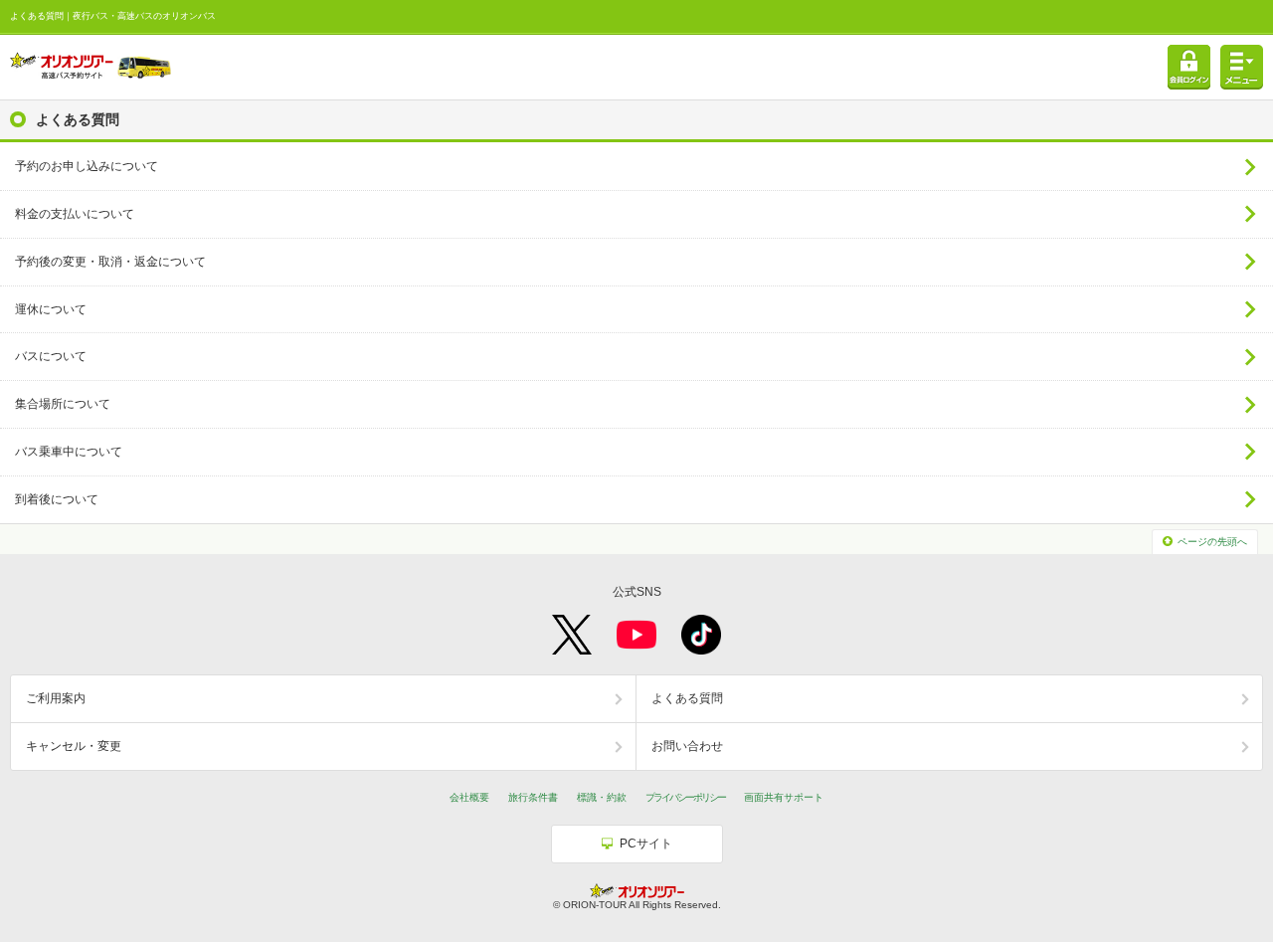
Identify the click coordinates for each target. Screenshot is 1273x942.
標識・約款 (602, 797)
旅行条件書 (533, 797)
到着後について (56, 499)
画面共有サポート (783, 797)
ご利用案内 (56, 698)
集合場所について (62, 404)
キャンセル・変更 (73, 746)
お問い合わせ (687, 746)
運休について (51, 309)
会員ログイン (1189, 67)
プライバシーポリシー (685, 797)
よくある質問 (687, 698)
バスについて (51, 356)
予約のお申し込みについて (86, 166)
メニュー (1241, 67)
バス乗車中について (68, 452)
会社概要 (469, 797)
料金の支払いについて (74, 214)
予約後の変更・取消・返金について (110, 262)
